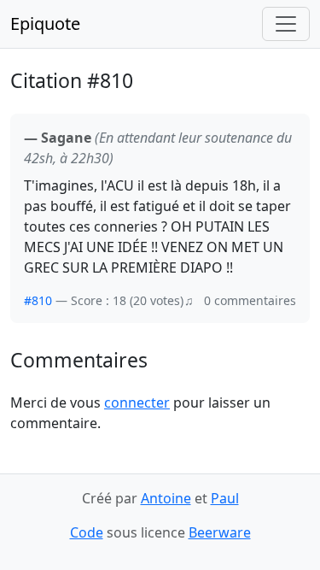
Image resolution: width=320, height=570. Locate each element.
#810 (38, 300)
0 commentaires (250, 300)
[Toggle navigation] (286, 24)
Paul (225, 498)
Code (86, 532)
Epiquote (45, 23)
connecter (137, 402)
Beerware (220, 532)
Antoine (166, 498)
